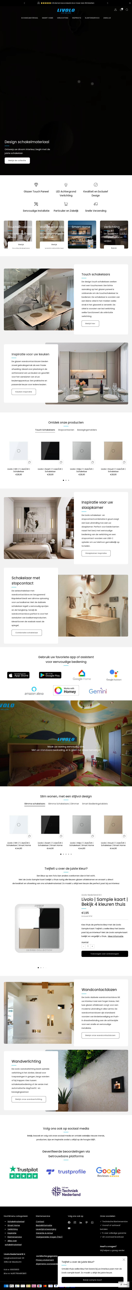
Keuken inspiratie (23, 392)
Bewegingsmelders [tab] (87, 429)
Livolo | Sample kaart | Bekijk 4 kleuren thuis (104, 901)
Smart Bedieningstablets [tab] (95, 803)
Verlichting (13, 1229)
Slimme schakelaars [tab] (34, 803)
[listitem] (66, 3)
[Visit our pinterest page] (86, 1222)
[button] (38, 967)
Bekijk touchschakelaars (21, 246)
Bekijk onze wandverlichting (28, 1099)
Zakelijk (107, 18)
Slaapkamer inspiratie (96, 553)
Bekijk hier (90, 323)
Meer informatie (115, 936)
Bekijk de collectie (17, 160)
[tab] (63, 480)
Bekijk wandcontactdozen (54, 246)
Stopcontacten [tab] (66, 429)
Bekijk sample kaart (92, 1280)
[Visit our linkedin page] (81, 1222)
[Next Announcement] (107, 3)
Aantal (84, 942)
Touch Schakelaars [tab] (45, 429)
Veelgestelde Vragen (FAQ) (49, 1236)
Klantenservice (15, 1236)
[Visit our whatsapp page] (92, 1222)
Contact (40, 1221)
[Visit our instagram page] (75, 1222)
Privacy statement (45, 1260)
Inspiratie (12, 1233)
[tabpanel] (66, 459)
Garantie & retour (44, 1233)
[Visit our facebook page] (69, 1222)
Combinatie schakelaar (26, 632)
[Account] (115, 9)
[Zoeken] (127, 9)
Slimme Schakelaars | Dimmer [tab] (63, 803)
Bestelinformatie (44, 1225)
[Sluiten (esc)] (123, 1259)
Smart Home (47, 18)
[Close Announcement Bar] (130, 3)
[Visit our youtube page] (69, 1228)
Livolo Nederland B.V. (91, 894)
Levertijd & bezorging (46, 1229)
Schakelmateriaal (29, 18)
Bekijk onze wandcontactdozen (100, 1035)
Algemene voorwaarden (47, 1263)
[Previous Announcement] (24, 3)
